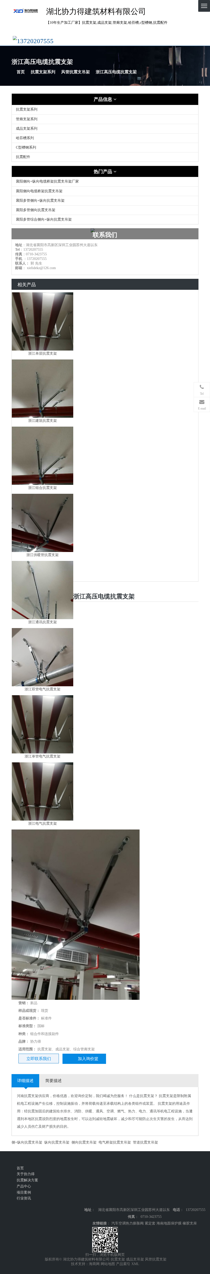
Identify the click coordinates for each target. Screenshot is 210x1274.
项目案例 (24, 1192)
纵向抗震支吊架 (56, 1142)
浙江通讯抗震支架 (42, 622)
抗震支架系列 (43, 72)
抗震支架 (118, 1259)
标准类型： (27, 1026)
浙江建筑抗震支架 (42, 421)
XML (135, 1264)
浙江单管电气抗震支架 (42, 756)
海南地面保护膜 (169, 1223)
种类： (23, 1034)
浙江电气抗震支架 (42, 823)
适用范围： (27, 1049)
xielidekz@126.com (41, 268)
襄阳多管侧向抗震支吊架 (35, 210)
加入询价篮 (88, 1058)
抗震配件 (23, 157)
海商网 (94, 1264)
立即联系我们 (38, 1058)
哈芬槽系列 (25, 138)
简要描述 (53, 1080)
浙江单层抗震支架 (42, 353)
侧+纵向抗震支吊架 (27, 1142)
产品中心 (24, 1186)
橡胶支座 (190, 1223)
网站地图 (108, 1264)
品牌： (23, 1041)
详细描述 (25, 1080)
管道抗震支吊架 (145, 1142)
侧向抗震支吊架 (84, 1142)
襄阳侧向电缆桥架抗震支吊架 (39, 191)
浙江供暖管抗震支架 (42, 555)
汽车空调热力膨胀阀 (127, 1223)
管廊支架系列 (26, 119)
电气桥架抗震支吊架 (115, 1142)
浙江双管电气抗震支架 (42, 689)
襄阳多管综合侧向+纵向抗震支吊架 (44, 219)
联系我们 (105, 235)
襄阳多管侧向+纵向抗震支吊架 (40, 200)
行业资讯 (24, 1198)
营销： (23, 1003)
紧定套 (150, 1223)
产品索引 (123, 1264)
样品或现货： (29, 1011)
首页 (21, 72)
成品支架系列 (26, 128)
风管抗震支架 (155, 1259)
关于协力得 (26, 1174)
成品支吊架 (135, 1259)
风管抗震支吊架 (75, 72)
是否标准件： (29, 1018)
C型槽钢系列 (26, 147)
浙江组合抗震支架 (42, 488)
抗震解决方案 (27, 1180)
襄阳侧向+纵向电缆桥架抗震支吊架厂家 (47, 181)
